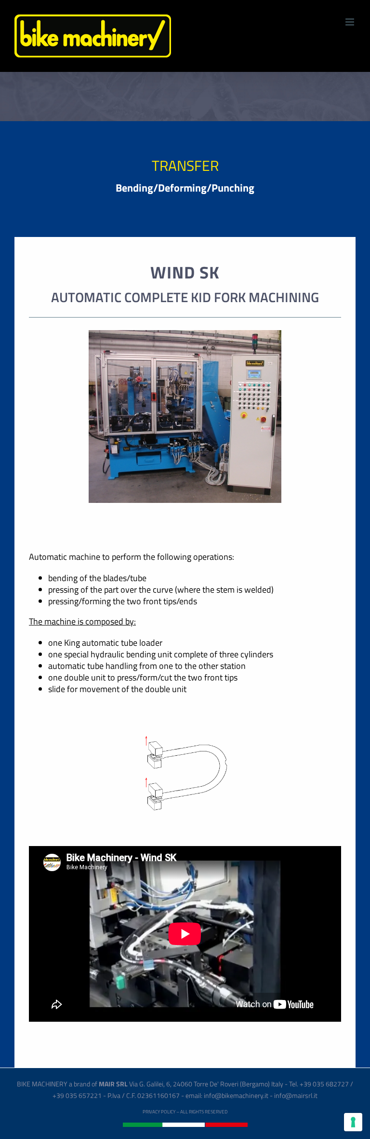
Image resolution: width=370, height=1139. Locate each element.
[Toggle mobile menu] (350, 22)
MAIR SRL (113, 1084)
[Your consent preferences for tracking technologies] (353, 1122)
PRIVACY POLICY (159, 1111)
